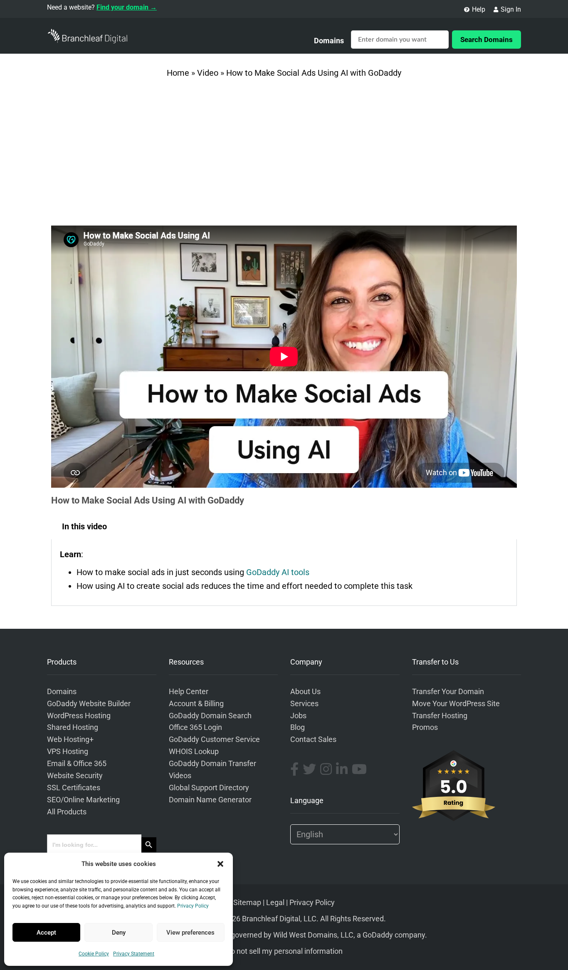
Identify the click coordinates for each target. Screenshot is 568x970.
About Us (305, 691)
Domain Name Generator (210, 800)
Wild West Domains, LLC (313, 935)
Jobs (298, 716)
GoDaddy (378, 935)
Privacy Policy (193, 906)
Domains (329, 40)
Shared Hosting (72, 727)
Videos (180, 776)
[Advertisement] (284, 155)
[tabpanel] (284, 572)
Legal (275, 902)
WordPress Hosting (79, 716)
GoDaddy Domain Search (210, 716)
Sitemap (247, 902)
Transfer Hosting (439, 716)
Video (207, 73)
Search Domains (486, 39)
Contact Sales (313, 739)
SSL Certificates (73, 788)
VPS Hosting (67, 751)
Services (304, 704)
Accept (46, 932)
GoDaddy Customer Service (214, 739)
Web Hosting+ (70, 739)
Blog (297, 727)
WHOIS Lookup (194, 751)
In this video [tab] (84, 526)
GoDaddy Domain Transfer (212, 763)
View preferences (190, 932)
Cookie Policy (94, 954)
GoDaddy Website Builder (89, 704)
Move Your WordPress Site (456, 704)
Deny (119, 932)
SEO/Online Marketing (83, 800)
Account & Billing (196, 704)
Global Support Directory (209, 788)
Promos (425, 727)
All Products (66, 812)
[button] (220, 864)
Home (178, 73)
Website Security (75, 776)
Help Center (188, 691)
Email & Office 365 (76, 763)
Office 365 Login (195, 727)
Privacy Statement (133, 954)
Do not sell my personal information (284, 951)
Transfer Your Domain (448, 691)
